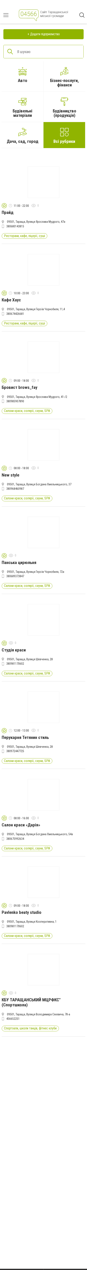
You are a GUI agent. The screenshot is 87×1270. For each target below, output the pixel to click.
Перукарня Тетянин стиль (25, 737)
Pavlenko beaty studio (21, 912)
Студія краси (14, 650)
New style (10, 475)
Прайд (8, 212)
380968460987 (15, 488)
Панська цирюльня (19, 562)
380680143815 (15, 226)
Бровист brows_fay (19, 387)
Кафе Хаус (11, 299)
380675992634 (15, 838)
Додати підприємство (45, 34)
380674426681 (15, 313)
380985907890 (15, 401)
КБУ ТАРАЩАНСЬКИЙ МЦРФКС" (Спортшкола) (31, 1002)
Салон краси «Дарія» (21, 824)
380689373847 (15, 576)
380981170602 (15, 663)
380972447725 (15, 751)
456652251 (13, 1018)
